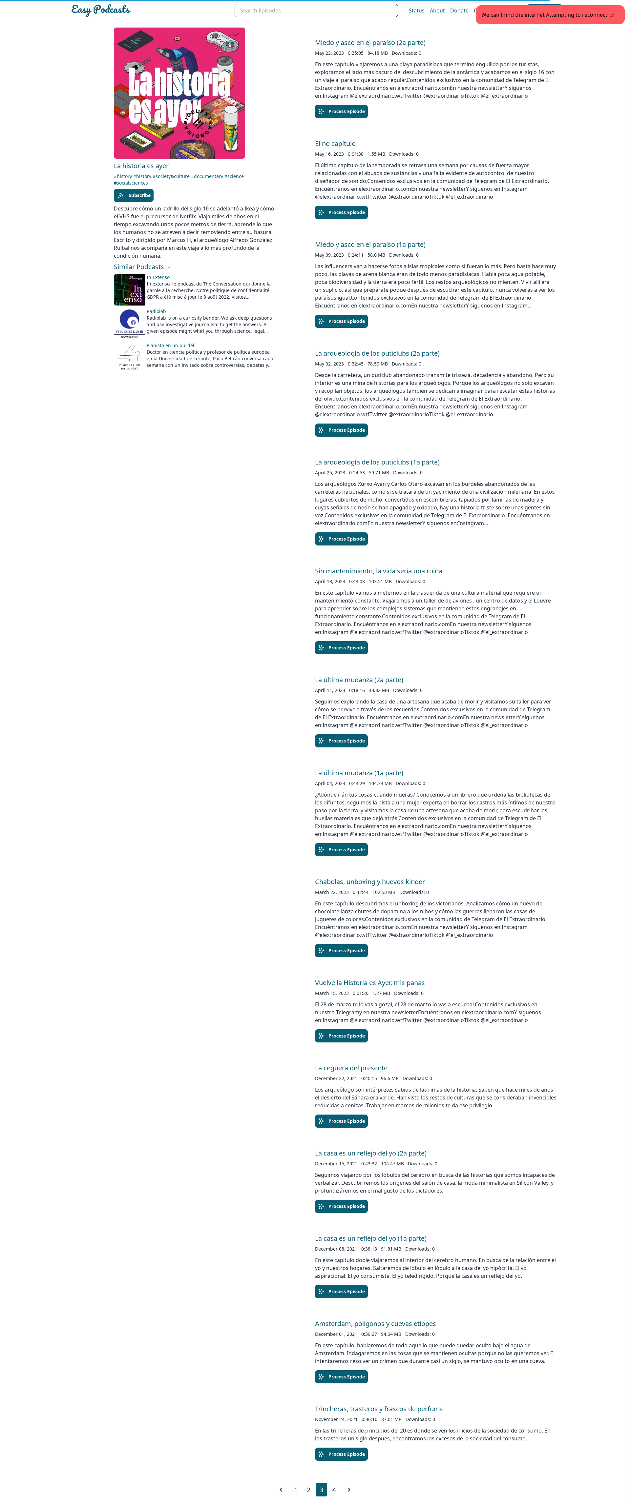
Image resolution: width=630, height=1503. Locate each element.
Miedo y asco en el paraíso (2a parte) (370, 42)
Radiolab (156, 311)
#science (234, 176)
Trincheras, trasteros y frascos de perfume (379, 1408)
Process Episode (346, 111)
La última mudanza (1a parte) (359, 772)
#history (123, 176)
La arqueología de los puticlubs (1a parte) (377, 462)
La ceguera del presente (351, 1067)
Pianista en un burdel (170, 345)
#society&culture (172, 176)
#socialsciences (131, 183)
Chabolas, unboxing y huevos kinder (370, 881)
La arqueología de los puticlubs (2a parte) (377, 353)
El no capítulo (335, 143)
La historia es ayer (141, 165)
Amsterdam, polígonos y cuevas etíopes (375, 1323)
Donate (459, 10)
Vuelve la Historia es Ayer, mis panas (370, 982)
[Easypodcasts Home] (150, 10)
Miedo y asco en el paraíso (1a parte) (370, 244)
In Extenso (158, 277)
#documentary (207, 176)
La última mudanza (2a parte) (359, 679)
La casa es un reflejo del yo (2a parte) (371, 1153)
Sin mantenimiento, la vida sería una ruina (378, 570)
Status (417, 10)
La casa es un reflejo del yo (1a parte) (371, 1238)
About (437, 10)
